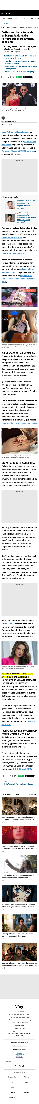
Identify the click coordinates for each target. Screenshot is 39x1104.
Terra (9, 624)
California (9, 18)
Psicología (30, 18)
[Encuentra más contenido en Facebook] (4, 77)
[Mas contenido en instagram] (23, 1066)
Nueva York (22, 18)
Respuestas (12, 1077)
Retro (26, 1087)
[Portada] (19, 1010)
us (12, 1082)
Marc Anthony (21, 784)
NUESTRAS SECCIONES (19, 1072)
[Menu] (3, 13)
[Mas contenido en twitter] (19, 1066)
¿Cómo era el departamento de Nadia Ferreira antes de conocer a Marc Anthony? (26, 217)
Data (26, 1082)
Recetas (26, 1092)
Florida (3, 18)
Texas (15, 18)
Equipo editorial (19, 1012)
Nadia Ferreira (9, 784)
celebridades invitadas (12, 237)
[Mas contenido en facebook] (16, 1066)
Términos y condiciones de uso (19, 1042)
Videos (26, 1077)
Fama (12, 1087)
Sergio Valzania (10, 121)
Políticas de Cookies (19, 1049)
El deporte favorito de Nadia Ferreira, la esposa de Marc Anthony (26, 204)
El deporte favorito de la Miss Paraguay (19, 72)
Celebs (30, 784)
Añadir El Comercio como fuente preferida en (19, 27)
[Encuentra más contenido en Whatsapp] (12, 77)
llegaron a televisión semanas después (19, 423)
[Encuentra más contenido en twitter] (8, 77)
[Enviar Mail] (3, 121)
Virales (12, 1092)
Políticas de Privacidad (19, 1046)
